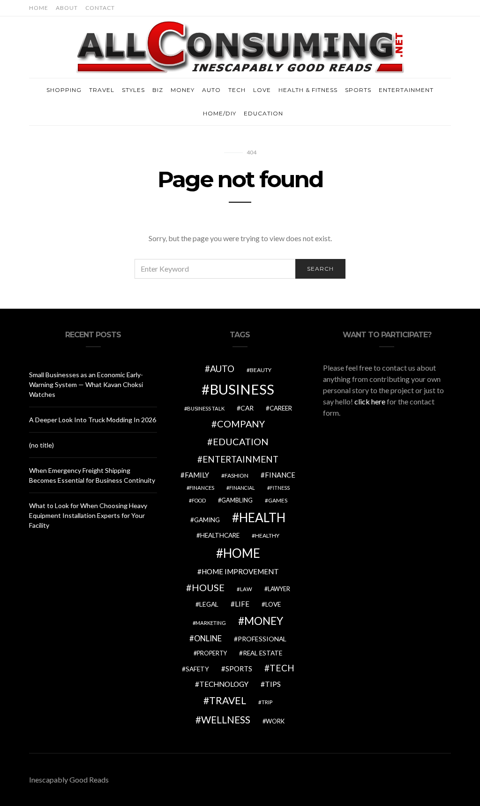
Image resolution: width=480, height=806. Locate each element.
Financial (242, 488)
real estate (262, 653)
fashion (236, 475)
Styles (133, 89)
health (262, 517)
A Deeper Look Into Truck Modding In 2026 (92, 420)
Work (275, 721)
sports (238, 668)
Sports (358, 89)
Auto (211, 89)
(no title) (41, 445)
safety (197, 669)
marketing (210, 623)
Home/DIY (219, 113)
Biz (157, 89)
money (263, 620)
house (208, 587)
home (241, 553)
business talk (206, 408)
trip (267, 702)
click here (369, 401)
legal (208, 604)
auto (222, 368)
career (281, 408)
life (242, 604)
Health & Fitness (308, 89)
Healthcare (220, 535)
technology (223, 684)
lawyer (279, 589)
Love (262, 89)
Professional (262, 639)
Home (38, 7)
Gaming (207, 520)
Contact (100, 7)
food (199, 500)
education (241, 441)
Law (246, 589)
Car (247, 408)
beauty (260, 369)
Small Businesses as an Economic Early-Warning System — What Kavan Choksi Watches (86, 384)
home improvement (240, 571)
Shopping (64, 89)
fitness (280, 488)
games (277, 500)
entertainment (240, 459)
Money (183, 89)
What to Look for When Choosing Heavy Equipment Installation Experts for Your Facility (88, 515)
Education (263, 113)
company (241, 423)
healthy (267, 535)
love (273, 604)
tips (273, 684)
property (212, 653)
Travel (101, 89)
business (242, 389)
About (67, 7)
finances (201, 488)
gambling (237, 500)
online (208, 638)
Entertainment (406, 89)
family (197, 475)
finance (280, 475)
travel (227, 700)
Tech (237, 89)
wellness (225, 719)
